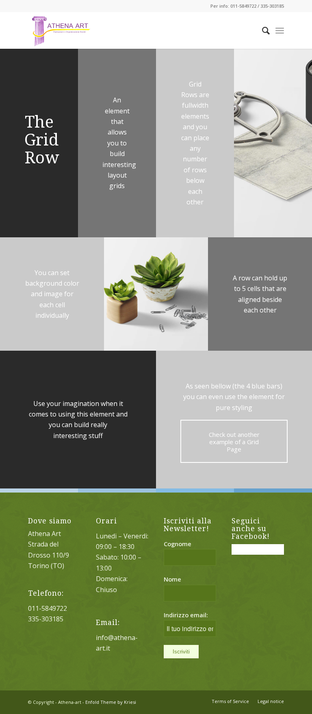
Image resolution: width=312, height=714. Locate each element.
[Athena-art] (59, 30)
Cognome (177, 544)
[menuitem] (262, 30)
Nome (172, 579)
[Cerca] (262, 30)
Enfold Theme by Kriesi (110, 702)
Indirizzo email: (186, 615)
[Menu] (279, 30)
